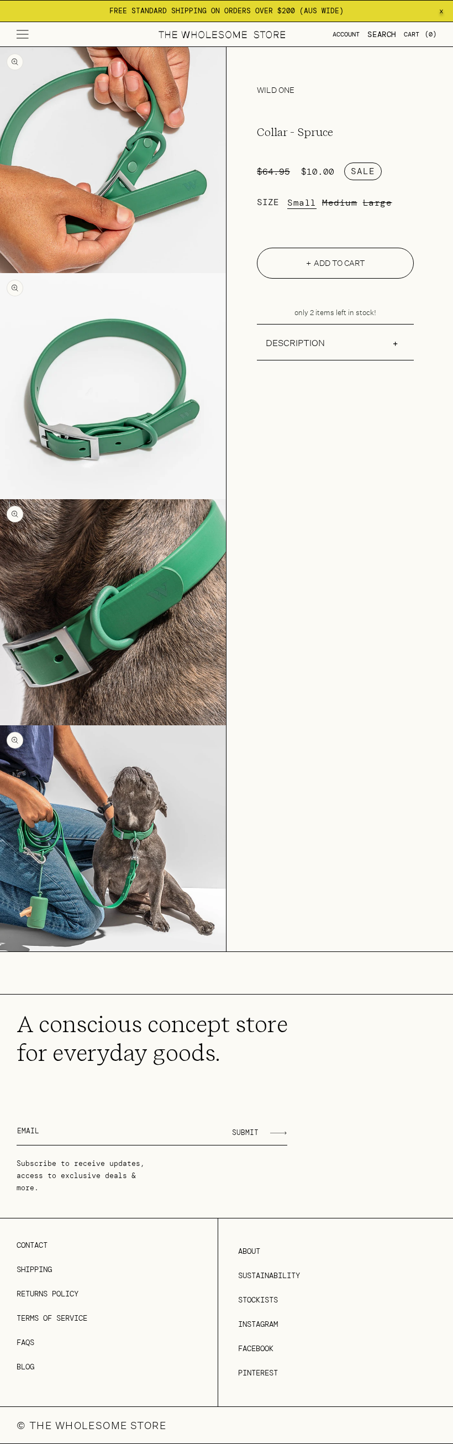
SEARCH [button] (381, 34)
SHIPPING (34, 1269)
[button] (23, 34)
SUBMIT (245, 1132)
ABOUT (249, 1251)
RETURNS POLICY (47, 1294)
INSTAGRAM (258, 1324)
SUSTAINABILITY (269, 1275)
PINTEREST (258, 1373)
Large (377, 202)
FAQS (25, 1342)
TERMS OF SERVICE (52, 1318)
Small (302, 202)
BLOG (25, 1367)
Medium (339, 202)
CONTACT (32, 1245)
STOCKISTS (258, 1300)
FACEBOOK (255, 1348)
